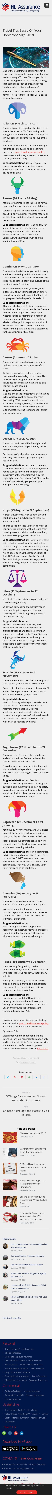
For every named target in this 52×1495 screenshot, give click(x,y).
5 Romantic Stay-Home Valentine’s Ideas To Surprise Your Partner (32, 1216)
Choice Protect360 (13, 1353)
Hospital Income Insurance (16, 1368)
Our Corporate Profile (14, 1410)
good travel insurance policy (30, 152)
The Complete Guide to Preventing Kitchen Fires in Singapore (29, 1246)
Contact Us (10, 1422)
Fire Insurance (11, 1365)
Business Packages (13, 1391)
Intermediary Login (39, 1418)
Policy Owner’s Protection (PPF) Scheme (22, 1414)
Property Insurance (13, 1399)
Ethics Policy (32, 1410)
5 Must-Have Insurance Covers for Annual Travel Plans (33, 1167)
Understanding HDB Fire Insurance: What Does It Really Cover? (28, 1287)
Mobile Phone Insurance (15, 1380)
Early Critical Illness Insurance (17, 1372)
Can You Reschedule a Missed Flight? (27, 1264)
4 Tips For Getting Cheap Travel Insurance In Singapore (33, 1183)
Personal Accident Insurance (17, 1376)
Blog (7, 1418)
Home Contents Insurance (31, 1365)
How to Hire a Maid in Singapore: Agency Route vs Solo (28, 1275)
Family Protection (39, 1376)
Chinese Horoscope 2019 (33, 1133)
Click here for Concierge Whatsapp (19, 1468)
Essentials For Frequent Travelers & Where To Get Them (33, 1200)
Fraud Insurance (35, 1361)
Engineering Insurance (35, 1395)
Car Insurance (28, 1349)
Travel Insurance (12, 1349)
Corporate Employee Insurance (18, 1357)
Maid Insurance (37, 1368)
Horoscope (25, 1062)
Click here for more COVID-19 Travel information (24, 1464)
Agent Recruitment (20, 1418)
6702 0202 (42, 1048)
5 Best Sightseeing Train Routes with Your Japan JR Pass (29, 1298)
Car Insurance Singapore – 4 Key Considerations (34, 1150)
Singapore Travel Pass (38, 1380)
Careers (45, 1414)
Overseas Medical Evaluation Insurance (27, 1256)
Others (23, 1058)
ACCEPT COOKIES (26, 1492)
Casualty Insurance (32, 1391)
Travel (33, 1062)
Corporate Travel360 (14, 1395)
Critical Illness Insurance (15, 1361)
